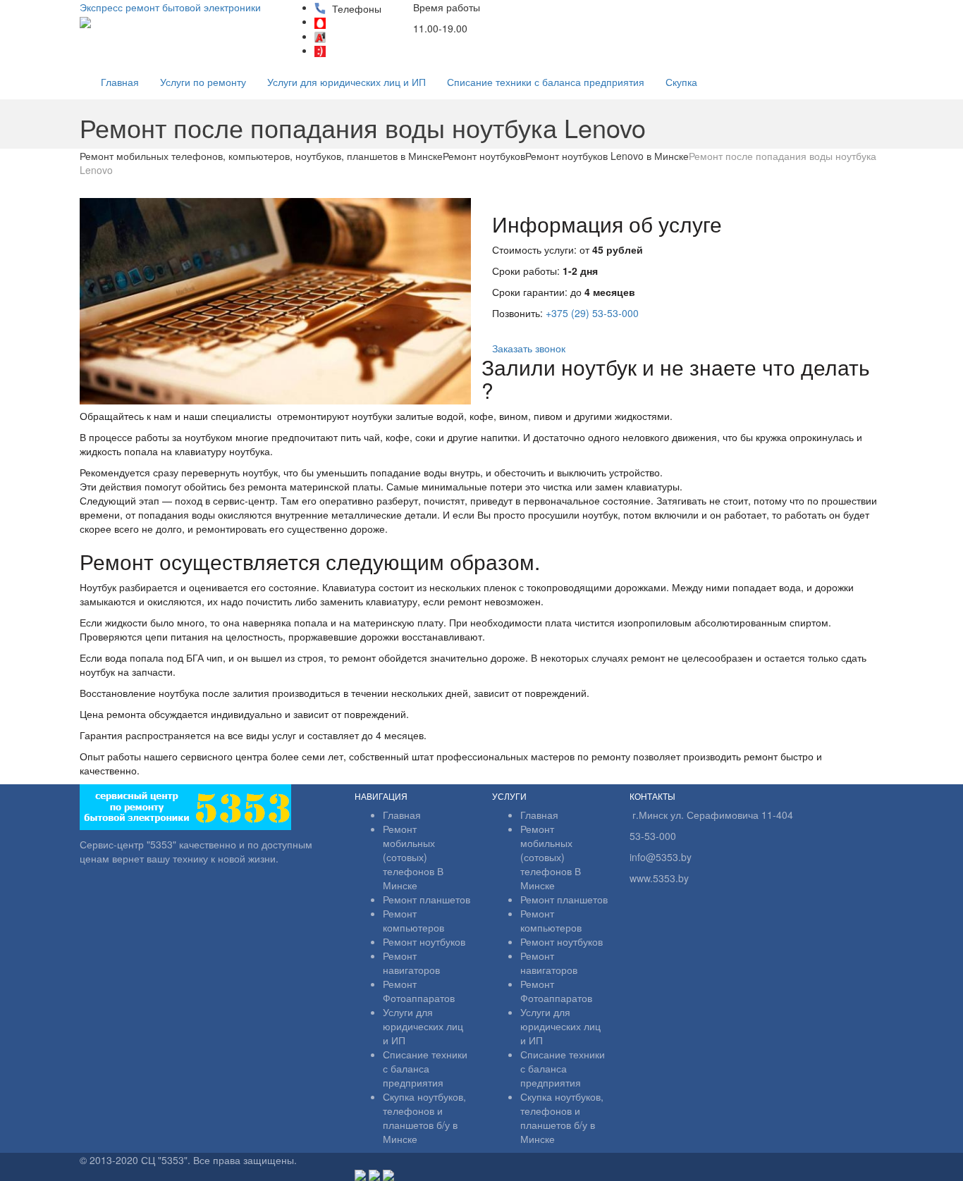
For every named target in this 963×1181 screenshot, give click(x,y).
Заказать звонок (528, 348)
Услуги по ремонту (203, 82)
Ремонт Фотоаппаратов (419, 991)
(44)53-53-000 (367, 37)
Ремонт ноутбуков (424, 941)
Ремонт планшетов (426, 899)
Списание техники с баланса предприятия (545, 82)
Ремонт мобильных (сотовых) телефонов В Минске (413, 857)
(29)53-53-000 (367, 23)
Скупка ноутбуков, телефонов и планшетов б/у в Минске (424, 1117)
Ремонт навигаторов (411, 962)
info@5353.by (514, 29)
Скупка (681, 82)
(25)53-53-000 (367, 51)
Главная (120, 82)
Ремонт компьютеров (413, 920)
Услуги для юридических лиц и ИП (346, 82)
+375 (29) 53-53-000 (592, 313)
